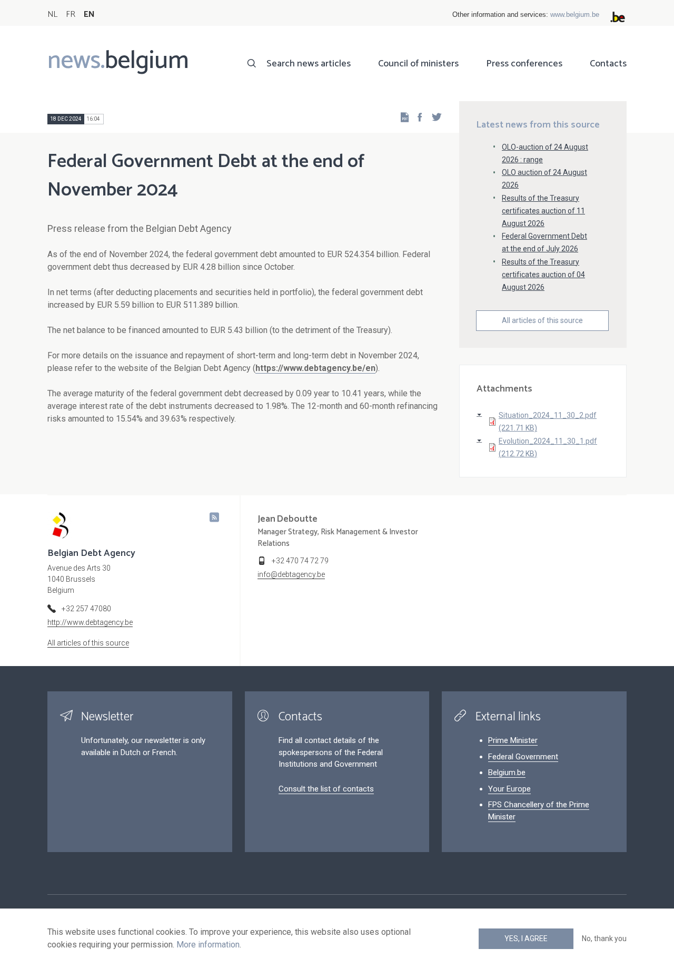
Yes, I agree (526, 938)
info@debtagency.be (291, 574)
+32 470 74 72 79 (300, 560)
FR (70, 14)
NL (52, 14)
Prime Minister (513, 740)
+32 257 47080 (86, 608)
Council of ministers (418, 64)
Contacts (608, 64)
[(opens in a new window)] (416, 117)
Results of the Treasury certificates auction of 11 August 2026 (543, 211)
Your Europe (509, 789)
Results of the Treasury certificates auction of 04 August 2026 (543, 274)
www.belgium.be (574, 14)
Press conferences (524, 64)
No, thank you (604, 938)
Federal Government (523, 756)
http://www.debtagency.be (90, 622)
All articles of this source (542, 320)
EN (89, 14)
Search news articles (308, 64)
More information (208, 945)
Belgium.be (507, 772)
